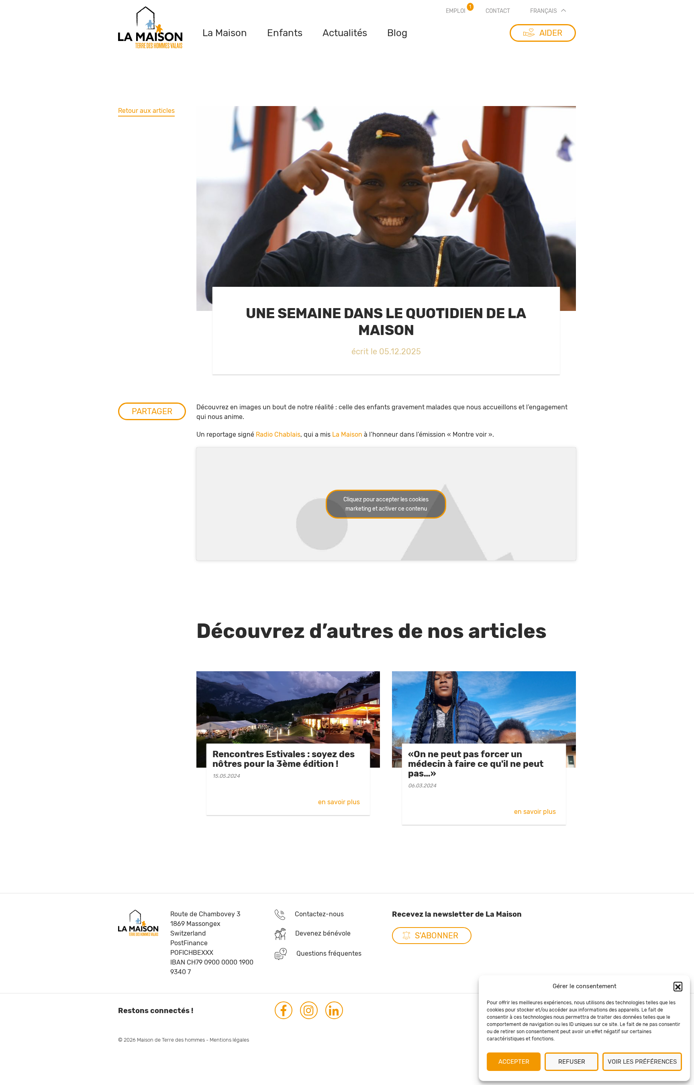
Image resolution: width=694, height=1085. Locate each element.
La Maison (224, 33)
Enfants (284, 33)
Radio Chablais (278, 434)
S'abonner (436, 935)
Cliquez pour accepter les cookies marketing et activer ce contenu (386, 504)
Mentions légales (229, 1040)
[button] (678, 986)
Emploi (455, 11)
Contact (498, 11)
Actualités (345, 33)
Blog (397, 33)
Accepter (513, 1061)
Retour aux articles (146, 110)
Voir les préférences (642, 1061)
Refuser (571, 1061)
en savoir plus (339, 802)
